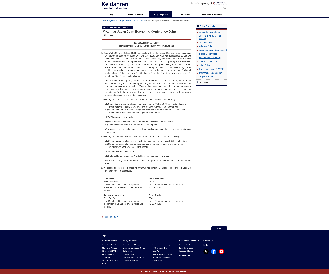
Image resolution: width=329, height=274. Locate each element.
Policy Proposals (112, 21)
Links (205, 245)
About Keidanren (109, 240)
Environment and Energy (210, 58)
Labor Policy (204, 65)
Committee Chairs (108, 254)
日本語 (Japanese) (201, 3)
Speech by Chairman (186, 251)
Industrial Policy (206, 46)
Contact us (208, 240)
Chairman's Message (109, 248)
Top (103, 21)
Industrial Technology (208, 54)
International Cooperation (210, 73)
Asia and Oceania (139, 21)
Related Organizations (110, 260)
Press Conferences (186, 248)
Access (104, 263)
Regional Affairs (125, 21)
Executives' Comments (189, 240)
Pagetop (219, 228)
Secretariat (106, 257)
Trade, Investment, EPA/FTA (212, 69)
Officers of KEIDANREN (110, 251)
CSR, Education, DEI (208, 61)
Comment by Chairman (187, 245)
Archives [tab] (204, 82)
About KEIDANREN (109, 245)
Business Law (205, 42)
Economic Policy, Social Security (210, 37)
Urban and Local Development (213, 50)
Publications (184, 255)
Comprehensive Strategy (210, 32)
